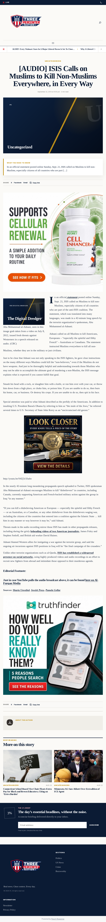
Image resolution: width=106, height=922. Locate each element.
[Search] (100, 22)
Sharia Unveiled (21, 590)
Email (25, 183)
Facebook (18, 183)
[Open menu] (53, 43)
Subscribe (94, 825)
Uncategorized (53, 61)
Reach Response (57, 919)
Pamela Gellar (53, 590)
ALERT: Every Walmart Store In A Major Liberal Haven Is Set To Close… (31, 49)
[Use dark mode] (101, 2)
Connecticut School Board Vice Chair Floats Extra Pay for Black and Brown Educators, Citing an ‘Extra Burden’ (27, 791)
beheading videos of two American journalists (55, 531)
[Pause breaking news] (100, 49)
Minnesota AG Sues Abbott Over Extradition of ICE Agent (77, 790)
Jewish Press (37, 590)
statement (72, 297)
